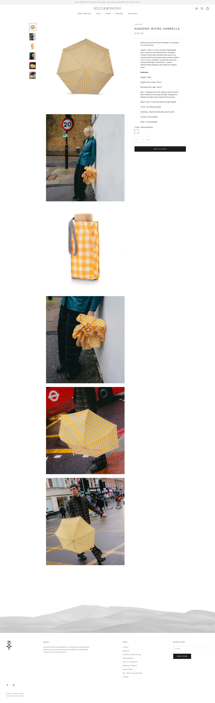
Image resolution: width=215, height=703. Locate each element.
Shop (108, 13)
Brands (119, 13)
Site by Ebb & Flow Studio (15, 696)
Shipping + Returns (130, 666)
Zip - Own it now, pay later (132, 673)
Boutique (132, 13)
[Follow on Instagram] (13, 685)
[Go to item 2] (32, 37)
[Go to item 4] (32, 56)
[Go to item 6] (32, 75)
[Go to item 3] (32, 46)
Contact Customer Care (132, 654)
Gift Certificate (128, 658)
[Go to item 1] (32, 27)
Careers (126, 677)
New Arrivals (84, 13)
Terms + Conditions (130, 662)
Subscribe (182, 656)
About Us (126, 651)
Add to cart (160, 149)
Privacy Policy (128, 669)
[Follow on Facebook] (7, 685)
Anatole (138, 24)
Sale (98, 13)
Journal (125, 647)
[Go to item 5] (32, 66)
